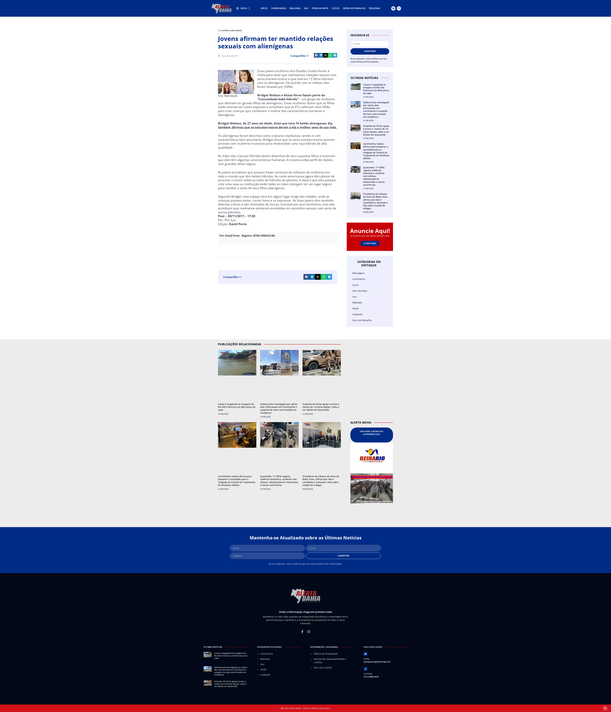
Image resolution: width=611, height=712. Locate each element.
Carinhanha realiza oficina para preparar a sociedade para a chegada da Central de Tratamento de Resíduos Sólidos (376, 151)
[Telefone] (365, 669)
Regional (374, 8)
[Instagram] (399, 8)
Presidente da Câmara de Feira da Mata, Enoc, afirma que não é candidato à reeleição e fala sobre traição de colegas (375, 201)
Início (264, 8)
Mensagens (358, 273)
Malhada (294, 8)
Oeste (355, 308)
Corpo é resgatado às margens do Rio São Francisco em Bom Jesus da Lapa (376, 89)
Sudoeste (357, 314)
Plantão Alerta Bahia (231, 30)
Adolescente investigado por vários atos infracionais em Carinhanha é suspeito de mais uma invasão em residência (376, 109)
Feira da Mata (320, 8)
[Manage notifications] (605, 708)
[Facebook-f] (302, 631)
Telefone (368, 674)
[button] (316, 55)
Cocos (335, 8)
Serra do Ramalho (354, 8)
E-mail (366, 659)
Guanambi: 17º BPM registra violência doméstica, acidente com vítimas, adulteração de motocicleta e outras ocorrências (374, 176)
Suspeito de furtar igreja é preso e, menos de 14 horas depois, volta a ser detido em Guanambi (376, 130)
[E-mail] (365, 654)
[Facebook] (393, 8)
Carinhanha (278, 8)
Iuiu (306, 8)
